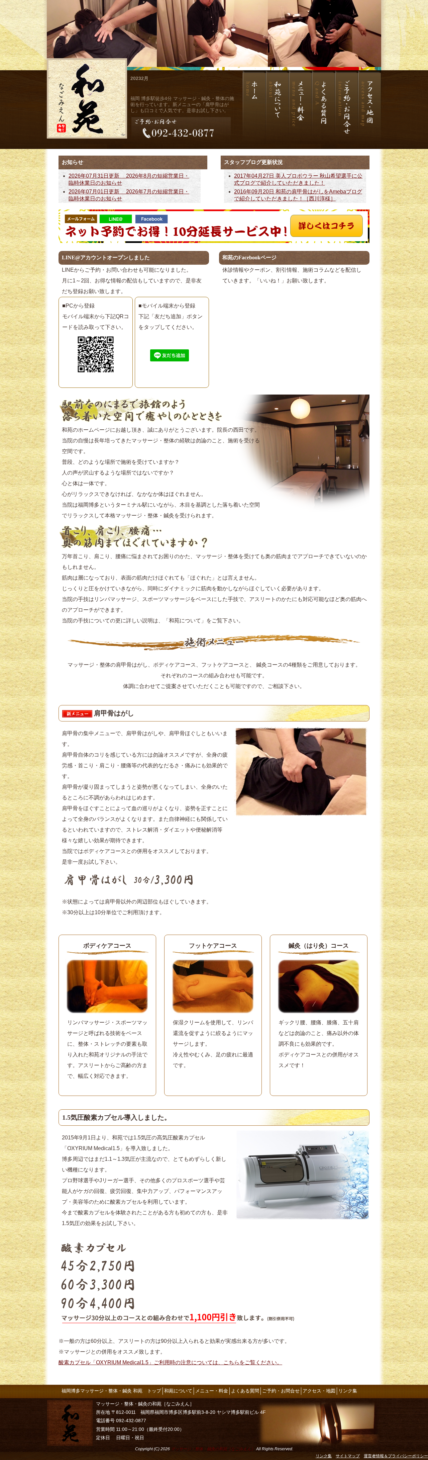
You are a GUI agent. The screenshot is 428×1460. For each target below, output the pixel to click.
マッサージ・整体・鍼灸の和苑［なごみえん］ (213, 1449)
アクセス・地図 (319, 1390)
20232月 (139, 78)
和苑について (178, 1390)
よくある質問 (245, 1390)
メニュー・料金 (211, 1390)
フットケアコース (213, 945)
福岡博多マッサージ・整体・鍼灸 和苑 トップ (111, 1390)
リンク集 (347, 1390)
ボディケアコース (107, 945)
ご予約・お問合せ (281, 1390)
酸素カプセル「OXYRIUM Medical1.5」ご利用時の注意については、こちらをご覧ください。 (170, 1362)
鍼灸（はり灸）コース (319, 945)
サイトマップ (348, 1456)
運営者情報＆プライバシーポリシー (396, 1456)
